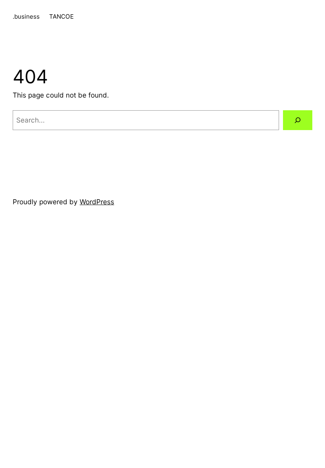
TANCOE (61, 16)
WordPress (97, 202)
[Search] (297, 120)
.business (26, 16)
